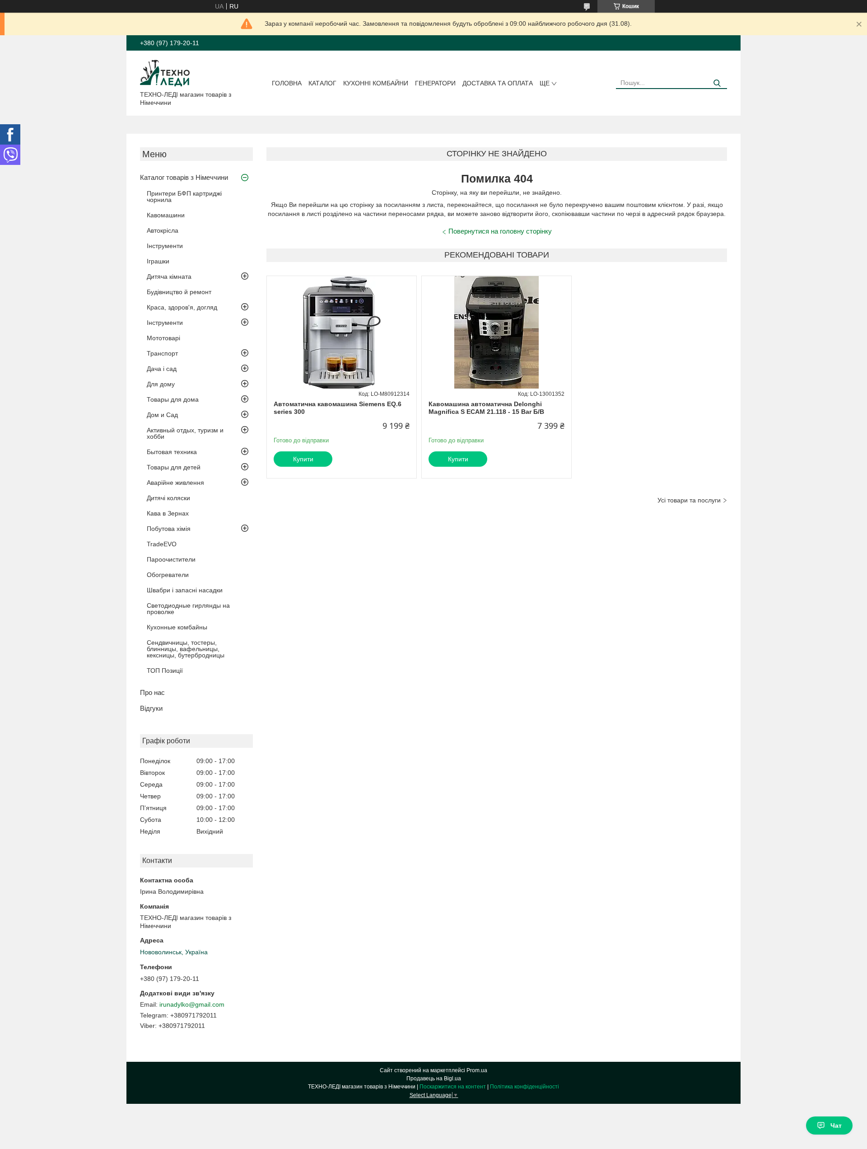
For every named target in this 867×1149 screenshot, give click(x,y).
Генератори (435, 83)
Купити (303, 459)
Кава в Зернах (168, 513)
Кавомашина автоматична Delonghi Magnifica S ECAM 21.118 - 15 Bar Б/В (486, 408)
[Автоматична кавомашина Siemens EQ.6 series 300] (341, 332)
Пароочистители (171, 559)
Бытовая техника (172, 451)
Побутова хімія (169, 528)
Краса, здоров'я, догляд (182, 307)
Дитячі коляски (168, 498)
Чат (836, 1125)
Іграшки (158, 261)
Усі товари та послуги (689, 500)
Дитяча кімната (169, 276)
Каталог (322, 83)
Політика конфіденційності (524, 1086)
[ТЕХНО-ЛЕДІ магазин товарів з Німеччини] (165, 72)
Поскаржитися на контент (453, 1086)
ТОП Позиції (165, 670)
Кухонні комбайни (375, 83)
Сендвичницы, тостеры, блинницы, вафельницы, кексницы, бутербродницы (185, 649)
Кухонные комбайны (177, 627)
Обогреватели (168, 574)
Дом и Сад (162, 414)
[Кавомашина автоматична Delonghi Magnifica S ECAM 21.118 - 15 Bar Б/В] (496, 332)
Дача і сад (162, 368)
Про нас (152, 692)
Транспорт (162, 353)
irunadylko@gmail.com (191, 1004)
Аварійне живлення (175, 482)
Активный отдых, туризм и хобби (185, 433)
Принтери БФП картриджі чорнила (184, 196)
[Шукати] (717, 83)
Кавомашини (166, 215)
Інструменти (165, 245)
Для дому (161, 384)
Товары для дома (173, 399)
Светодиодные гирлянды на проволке (188, 608)
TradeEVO (162, 544)
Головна (287, 83)
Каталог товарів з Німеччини (184, 177)
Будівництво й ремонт (179, 291)
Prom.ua (476, 1070)
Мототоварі (163, 338)
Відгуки (151, 708)
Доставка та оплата (497, 83)
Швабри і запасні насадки (185, 590)
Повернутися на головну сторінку (500, 231)
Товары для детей (173, 467)
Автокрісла (162, 230)
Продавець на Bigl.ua (433, 1078)
